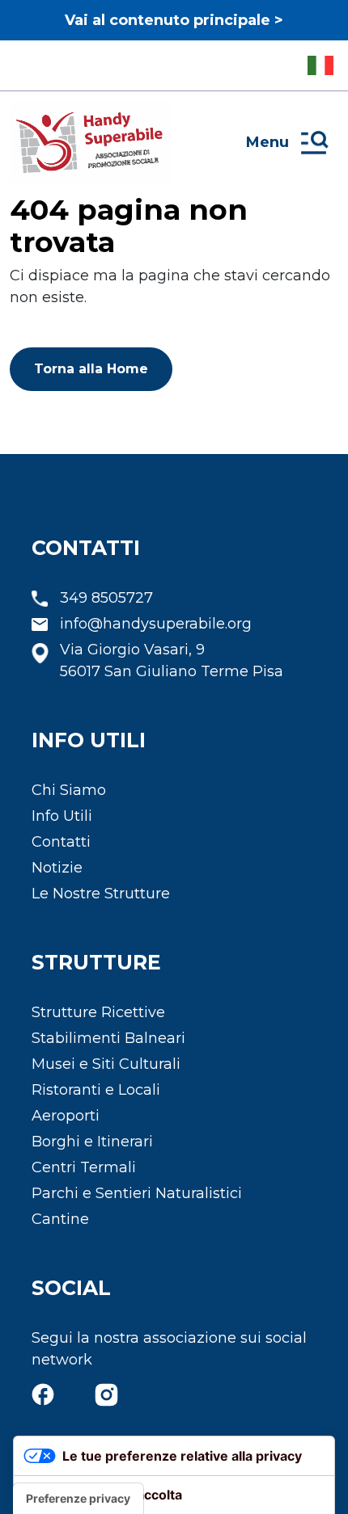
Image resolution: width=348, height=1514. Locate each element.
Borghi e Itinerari (92, 1141)
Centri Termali (84, 1167)
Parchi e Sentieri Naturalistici (137, 1193)
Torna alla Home (91, 368)
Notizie (57, 868)
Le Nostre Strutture (101, 893)
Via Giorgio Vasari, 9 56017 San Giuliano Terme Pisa (171, 660)
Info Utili (62, 816)
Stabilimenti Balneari (108, 1038)
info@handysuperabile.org (156, 624)
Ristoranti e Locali (96, 1090)
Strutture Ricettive (98, 1012)
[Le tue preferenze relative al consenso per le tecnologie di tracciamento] (78, 1498)
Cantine (60, 1219)
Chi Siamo (69, 790)
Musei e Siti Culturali (106, 1064)
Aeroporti (66, 1116)
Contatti (61, 842)
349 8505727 (106, 598)
